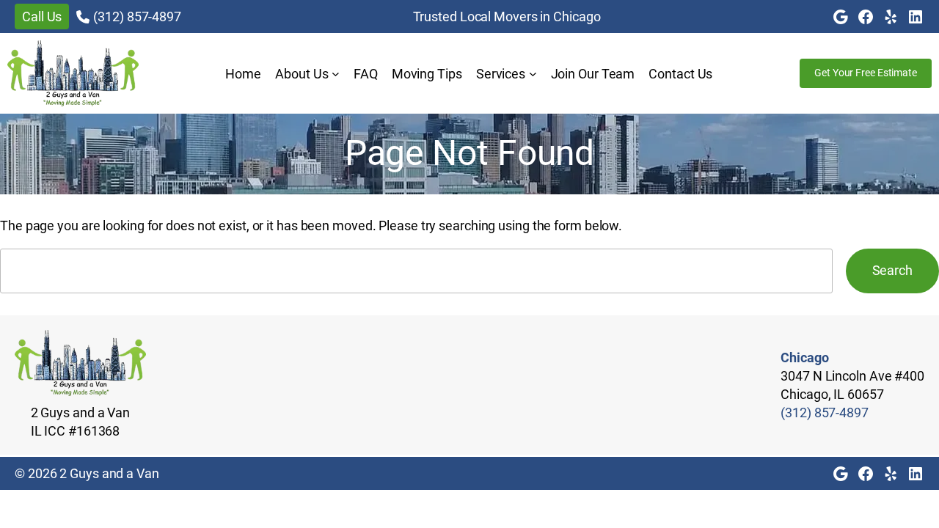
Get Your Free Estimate (865, 72)
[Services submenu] (533, 74)
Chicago (804, 357)
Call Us (42, 16)
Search (892, 270)
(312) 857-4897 (137, 16)
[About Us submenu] (336, 74)
